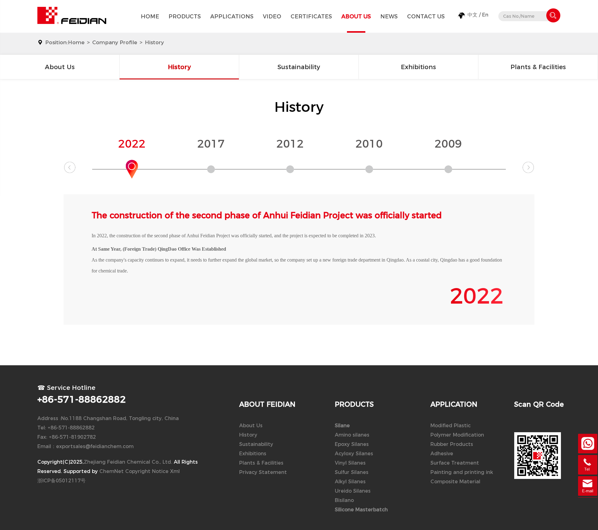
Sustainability (299, 67)
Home (150, 16)
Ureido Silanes (353, 491)
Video (272, 16)
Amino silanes (352, 435)
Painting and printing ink (461, 472)
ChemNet (111, 471)
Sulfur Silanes (351, 472)
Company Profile (114, 42)
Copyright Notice (146, 471)
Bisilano (344, 500)
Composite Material (455, 482)
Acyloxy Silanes (354, 454)
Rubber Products (451, 444)
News (389, 16)
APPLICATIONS (232, 16)
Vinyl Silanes (350, 463)
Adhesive (441, 454)
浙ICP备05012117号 (61, 481)
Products (184, 16)
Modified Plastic (450, 425)
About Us (356, 16)
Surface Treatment (454, 463)
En (485, 15)
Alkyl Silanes (350, 482)
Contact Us (426, 16)
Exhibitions (418, 67)
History (154, 42)
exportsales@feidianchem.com (95, 446)
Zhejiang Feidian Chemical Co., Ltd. (128, 462)
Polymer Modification (457, 435)
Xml (175, 471)
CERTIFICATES (311, 16)
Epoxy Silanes (352, 444)
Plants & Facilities (538, 67)
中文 (472, 15)
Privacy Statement (263, 472)
